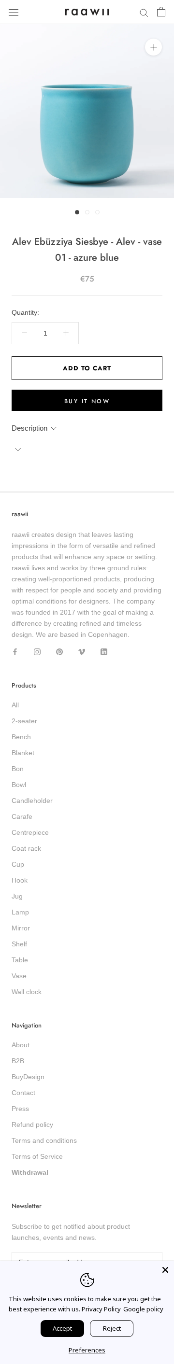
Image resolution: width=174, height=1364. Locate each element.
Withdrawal (30, 1172)
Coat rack (26, 848)
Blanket (23, 753)
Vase (19, 976)
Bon (18, 769)
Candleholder (32, 800)
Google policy (143, 1309)
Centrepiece (30, 832)
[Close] (165, 1270)
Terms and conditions (44, 1140)
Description (29, 428)
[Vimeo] (81, 651)
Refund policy (32, 1124)
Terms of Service (37, 1156)
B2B (18, 1061)
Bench (21, 737)
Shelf (19, 944)
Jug (17, 896)
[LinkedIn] (104, 651)
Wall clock (27, 992)
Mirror (21, 928)
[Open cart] (161, 12)
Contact (23, 1093)
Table (20, 960)
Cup (18, 864)
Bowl (19, 784)
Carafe (22, 816)
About (20, 1045)
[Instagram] (37, 651)
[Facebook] (15, 651)
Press (20, 1108)
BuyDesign (28, 1077)
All (15, 705)
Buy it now (87, 401)
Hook (20, 880)
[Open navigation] (13, 11)
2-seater (24, 721)
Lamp (20, 912)
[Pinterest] (59, 651)
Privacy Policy (101, 1309)
